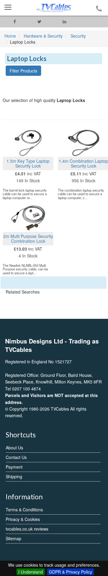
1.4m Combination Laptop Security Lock (83, 163)
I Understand (30, 572)
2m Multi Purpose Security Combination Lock (28, 238)
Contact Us (16, 457)
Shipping (14, 476)
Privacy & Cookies (23, 519)
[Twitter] (39, 21)
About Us (14, 448)
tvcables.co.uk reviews (27, 529)
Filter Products (23, 71)
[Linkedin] (64, 21)
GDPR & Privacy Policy (70, 572)
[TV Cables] (54, 8)
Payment (14, 467)
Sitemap (13, 538)
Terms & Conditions (24, 510)
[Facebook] (14, 21)
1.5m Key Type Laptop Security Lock (28, 163)
